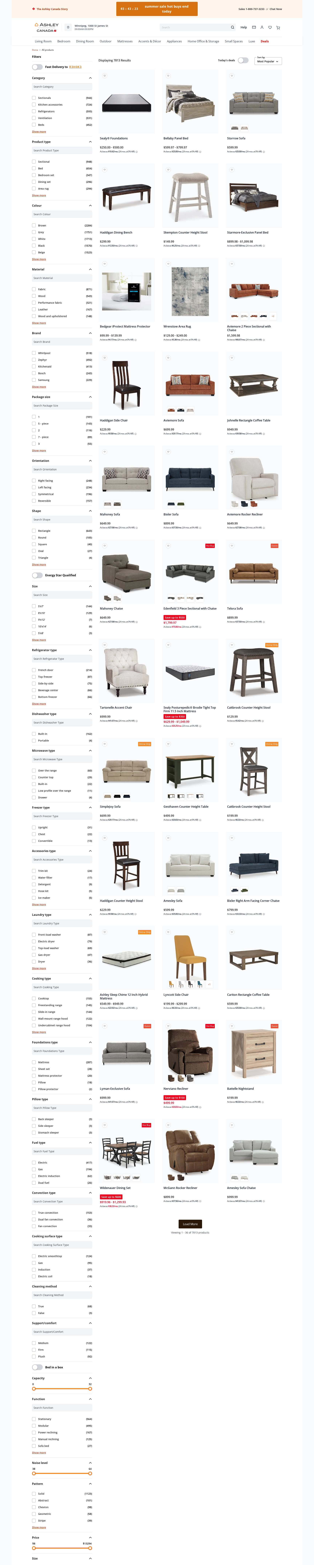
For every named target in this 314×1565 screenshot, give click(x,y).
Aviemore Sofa (174, 420)
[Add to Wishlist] (104, 75)
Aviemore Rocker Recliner (245, 514)
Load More (190, 1224)
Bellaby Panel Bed (176, 138)
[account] (262, 27)
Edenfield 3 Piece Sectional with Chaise (190, 608)
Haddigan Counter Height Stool (121, 901)
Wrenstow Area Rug (177, 326)
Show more (39, 131)
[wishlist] (270, 27)
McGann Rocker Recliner (180, 1188)
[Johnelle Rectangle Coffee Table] (253, 386)
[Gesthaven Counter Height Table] (190, 772)
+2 (273, 316)
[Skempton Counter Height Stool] (190, 198)
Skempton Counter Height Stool (185, 232)
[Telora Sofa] (253, 574)
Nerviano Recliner (176, 1088)
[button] (62, 78)
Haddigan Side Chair (114, 420)
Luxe (252, 41)
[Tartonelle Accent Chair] (126, 673)
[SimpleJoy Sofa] (126, 772)
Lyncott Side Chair (176, 995)
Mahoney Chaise (111, 608)
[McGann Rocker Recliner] (190, 1153)
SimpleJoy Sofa (110, 806)
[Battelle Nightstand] (253, 1054)
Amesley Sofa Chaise (241, 1188)
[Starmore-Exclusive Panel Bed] (253, 198)
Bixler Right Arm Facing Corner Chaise (253, 901)
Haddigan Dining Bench (116, 232)
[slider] (34, 1389)
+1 (209, 984)
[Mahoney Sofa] (126, 480)
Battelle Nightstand (240, 1088)
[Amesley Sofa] (190, 866)
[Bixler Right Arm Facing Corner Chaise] (253, 866)
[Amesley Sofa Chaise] (253, 1153)
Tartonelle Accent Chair (116, 707)
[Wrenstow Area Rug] (190, 292)
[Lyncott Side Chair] (190, 960)
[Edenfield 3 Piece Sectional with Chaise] (190, 574)
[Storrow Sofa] (253, 104)
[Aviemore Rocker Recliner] (253, 480)
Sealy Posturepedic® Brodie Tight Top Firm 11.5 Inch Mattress (190, 709)
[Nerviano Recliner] (190, 1054)
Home (35, 49)
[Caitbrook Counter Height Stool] (253, 673)
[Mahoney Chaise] (126, 574)
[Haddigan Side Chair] (126, 386)
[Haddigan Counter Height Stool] (126, 866)
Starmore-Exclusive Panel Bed (247, 232)
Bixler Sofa (171, 514)
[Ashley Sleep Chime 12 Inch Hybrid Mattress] (126, 960)
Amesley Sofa (173, 901)
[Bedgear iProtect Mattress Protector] (126, 292)
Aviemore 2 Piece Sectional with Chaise (249, 328)
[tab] (62, 78)
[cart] (278, 27)
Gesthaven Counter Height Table (186, 806)
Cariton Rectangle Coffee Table (248, 995)
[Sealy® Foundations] (126, 104)
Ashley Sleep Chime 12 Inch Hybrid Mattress (124, 996)
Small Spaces (234, 41)
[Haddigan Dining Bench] (126, 198)
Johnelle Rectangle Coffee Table (248, 420)
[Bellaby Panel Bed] (190, 104)
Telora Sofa (235, 608)
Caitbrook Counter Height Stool (248, 707)
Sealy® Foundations (114, 138)
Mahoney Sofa (110, 514)
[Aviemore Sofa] (190, 386)
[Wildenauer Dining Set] (126, 1153)
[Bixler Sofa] (190, 480)
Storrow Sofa (236, 138)
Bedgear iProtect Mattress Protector (125, 326)
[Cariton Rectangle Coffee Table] (253, 960)
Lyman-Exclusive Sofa (115, 1088)
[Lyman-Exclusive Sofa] (126, 1054)
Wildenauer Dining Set (115, 1188)
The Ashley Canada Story (51, 9)
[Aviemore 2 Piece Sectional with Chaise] (253, 292)
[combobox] (197, 27)
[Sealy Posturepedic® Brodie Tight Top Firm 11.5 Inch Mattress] (190, 673)
